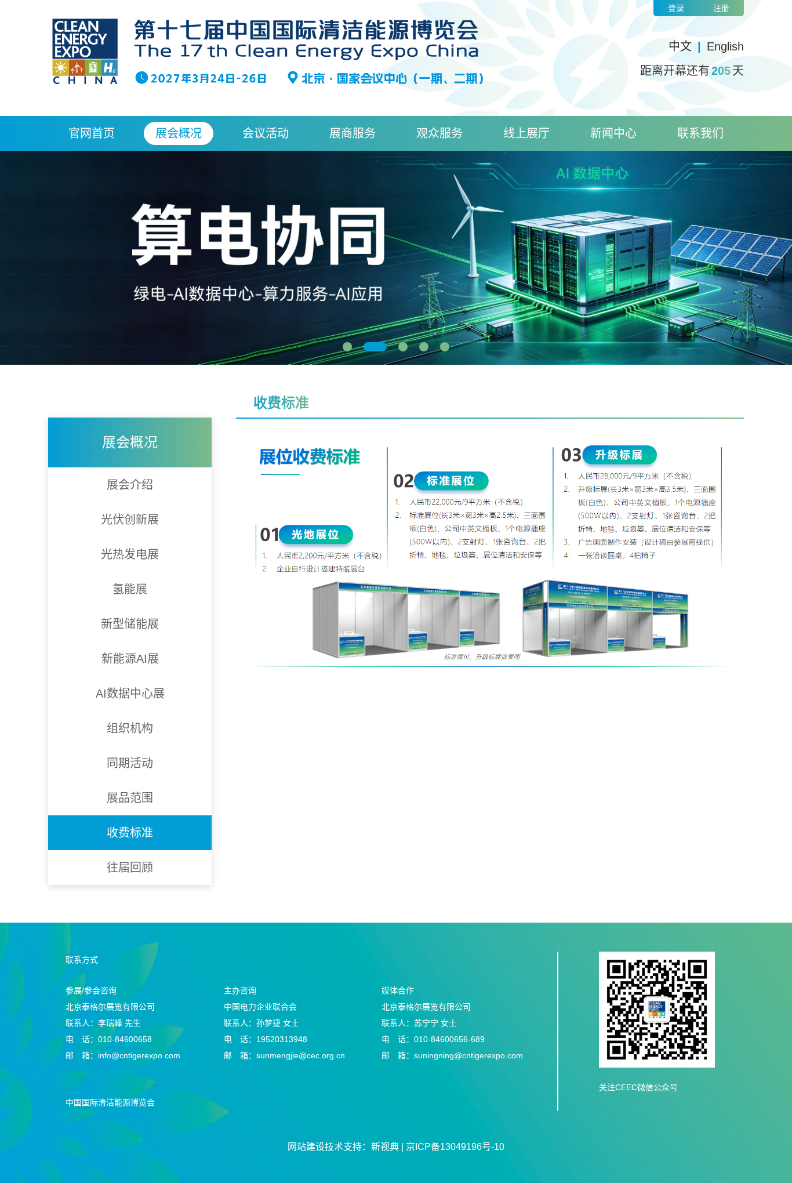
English (725, 46)
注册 (721, 8)
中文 (680, 46)
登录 (676, 8)
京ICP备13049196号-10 (455, 1147)
